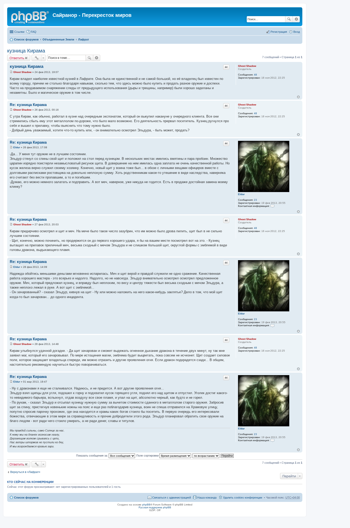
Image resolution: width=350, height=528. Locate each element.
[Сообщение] (11, 72)
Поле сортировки (147, 455)
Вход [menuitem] (296, 31)
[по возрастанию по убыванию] (206, 455)
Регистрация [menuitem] (279, 31)
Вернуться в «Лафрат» (25, 471)
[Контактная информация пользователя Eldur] (272, 206)
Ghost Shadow (247, 66)
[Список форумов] (30, 16)
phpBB (146, 504)
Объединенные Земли (58, 39)
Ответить (16, 58)
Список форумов (26, 39)
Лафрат (83, 39)
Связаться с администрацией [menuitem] (171, 497)
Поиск (289, 19)
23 (255, 199)
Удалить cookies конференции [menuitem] (242, 497)
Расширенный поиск (296, 19)
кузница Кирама (26, 51)
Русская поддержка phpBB (155, 507)
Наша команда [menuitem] (207, 497)
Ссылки (19, 31)
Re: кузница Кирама (28, 104)
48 (255, 74)
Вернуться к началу (298, 97)
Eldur (241, 194)
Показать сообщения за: (92, 455)
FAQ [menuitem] (33, 31)
